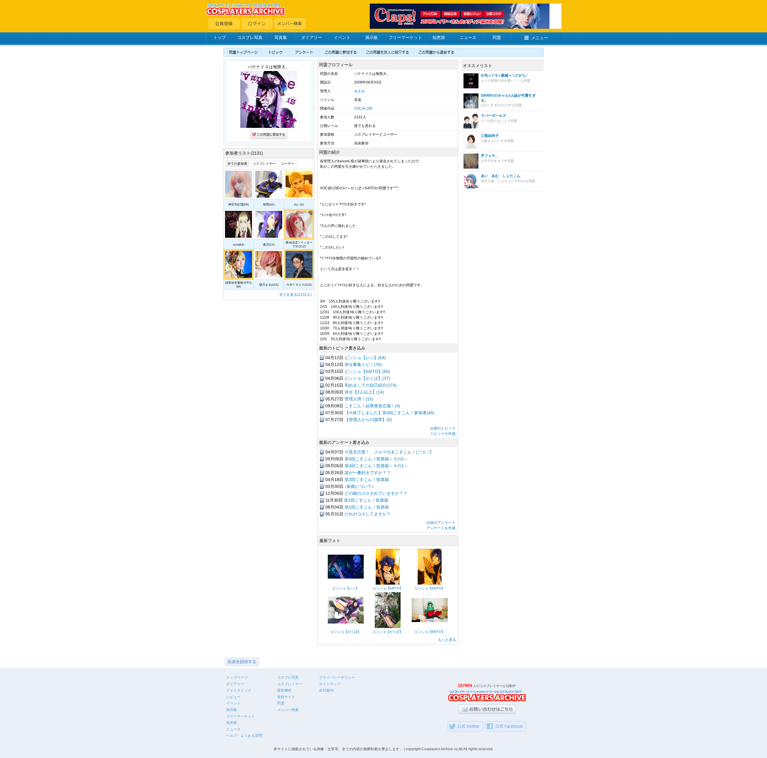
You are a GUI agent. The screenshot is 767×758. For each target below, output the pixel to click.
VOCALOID (363, 108)
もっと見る (447, 640)
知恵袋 (438, 37)
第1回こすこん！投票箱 (367, 507)
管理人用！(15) (359, 399)
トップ (219, 37)
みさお (359, 91)
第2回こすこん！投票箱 (366, 500)
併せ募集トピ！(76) (363, 364)
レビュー (233, 697)
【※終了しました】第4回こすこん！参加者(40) (389, 412)
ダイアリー (311, 37)
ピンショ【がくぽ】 (346, 631)
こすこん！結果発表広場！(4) (372, 405)
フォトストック (238, 690)
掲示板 (371, 37)
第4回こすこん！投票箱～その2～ (376, 458)
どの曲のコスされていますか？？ (376, 493)
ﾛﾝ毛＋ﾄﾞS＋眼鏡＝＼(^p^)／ (504, 75)
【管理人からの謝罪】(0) (368, 419)
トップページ (237, 677)
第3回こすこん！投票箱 (367, 479)
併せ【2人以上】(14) (364, 392)
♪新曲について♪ (359, 486)
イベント (342, 37)
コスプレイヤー (264, 163)
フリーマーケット (405, 37)
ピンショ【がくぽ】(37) (367, 378)
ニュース (468, 37)
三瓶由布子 (490, 136)
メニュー (539, 37)
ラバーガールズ (493, 116)
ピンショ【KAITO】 (388, 588)
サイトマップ (330, 684)
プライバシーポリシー (337, 677)
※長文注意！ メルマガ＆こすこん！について (389, 452)
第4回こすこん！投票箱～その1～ (376, 465)
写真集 (280, 37)
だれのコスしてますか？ (368, 514)
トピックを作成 (442, 434)
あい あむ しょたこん (500, 176)
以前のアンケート (441, 523)
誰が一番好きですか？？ (368, 472)
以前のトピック (442, 428)
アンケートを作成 (441, 528)
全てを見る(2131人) (295, 295)
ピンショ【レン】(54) (365, 357)
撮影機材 (284, 690)
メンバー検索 (288, 710)
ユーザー (287, 163)
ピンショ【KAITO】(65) (367, 371)
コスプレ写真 (249, 37)
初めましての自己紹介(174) (371, 385)
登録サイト (286, 697)
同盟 (497, 37)
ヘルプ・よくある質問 (244, 735)
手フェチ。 (490, 156)
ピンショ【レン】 (346, 588)
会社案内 (326, 690)
